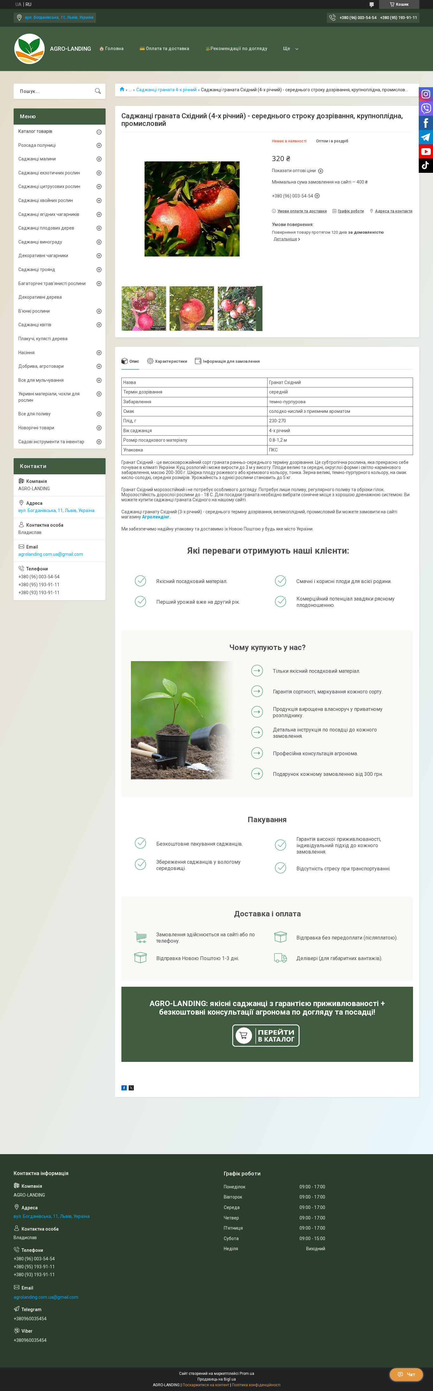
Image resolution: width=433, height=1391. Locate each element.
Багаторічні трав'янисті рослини (52, 283)
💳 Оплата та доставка (164, 48)
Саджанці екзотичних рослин (49, 172)
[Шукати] (98, 91)
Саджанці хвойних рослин (45, 200)
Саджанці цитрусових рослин (49, 186)
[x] (131, 1088)
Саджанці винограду (40, 241)
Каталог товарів (35, 131)
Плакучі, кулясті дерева (43, 338)
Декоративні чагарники (43, 255)
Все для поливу (34, 413)
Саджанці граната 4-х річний (166, 89)
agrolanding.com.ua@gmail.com (50, 554)
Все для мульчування (41, 380)
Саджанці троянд (36, 269)
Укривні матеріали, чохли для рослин (49, 397)
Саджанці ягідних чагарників (48, 214)
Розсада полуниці (37, 145)
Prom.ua (247, 1373)
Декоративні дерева (40, 297)
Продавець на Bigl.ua (216, 1379)
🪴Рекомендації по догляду (236, 48)
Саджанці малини (37, 158)
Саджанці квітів (34, 324)
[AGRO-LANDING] (29, 49)
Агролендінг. (156, 516)
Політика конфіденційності (256, 1385)
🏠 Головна (111, 48)
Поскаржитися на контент (206, 1385)
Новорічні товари (36, 427)
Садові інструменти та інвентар (51, 441)
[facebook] (124, 1088)
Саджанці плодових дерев (46, 228)
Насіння (26, 352)
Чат (411, 1374)
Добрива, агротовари (41, 366)
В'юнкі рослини (34, 311)
